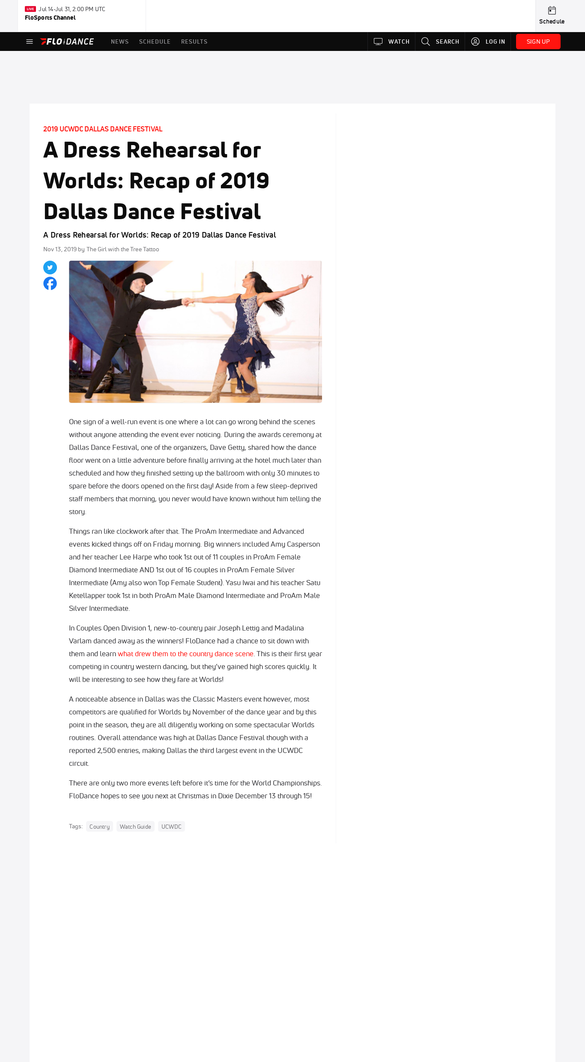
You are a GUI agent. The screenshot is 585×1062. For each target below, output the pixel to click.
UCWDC (171, 826)
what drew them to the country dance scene (186, 653)
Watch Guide (135, 826)
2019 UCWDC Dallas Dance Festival (102, 129)
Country (99, 826)
